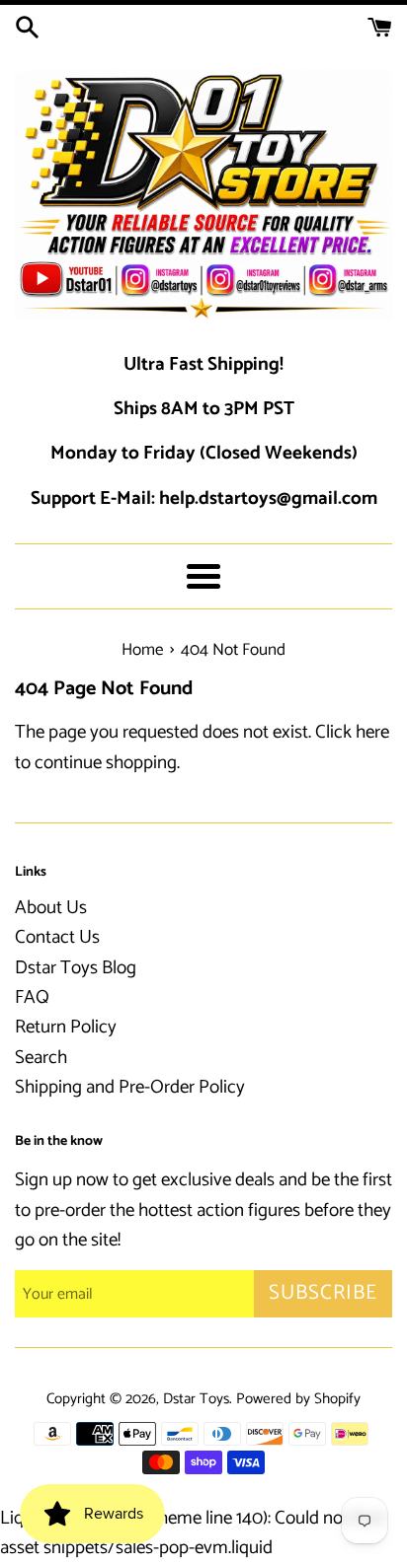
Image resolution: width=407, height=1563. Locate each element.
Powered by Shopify (298, 1398)
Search (41, 1057)
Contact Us (57, 937)
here (372, 732)
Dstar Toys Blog (75, 968)
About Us (51, 907)
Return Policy (66, 1027)
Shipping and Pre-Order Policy (130, 1087)
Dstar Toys (196, 1398)
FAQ (32, 997)
